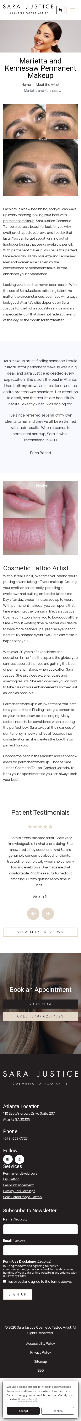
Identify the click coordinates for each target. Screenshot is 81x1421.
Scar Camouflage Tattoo (22, 1196)
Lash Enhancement (18, 1185)
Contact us (52, 767)
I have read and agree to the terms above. (39, 1281)
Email (14, 1240)
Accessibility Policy (40, 1343)
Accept (23, 1411)
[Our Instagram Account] (19, 1159)
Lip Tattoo (11, 1179)
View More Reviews (40, 932)
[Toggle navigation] (72, 10)
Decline (58, 1411)
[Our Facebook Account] (8, 1159)
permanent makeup (18, 220)
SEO (40, 1370)
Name (15, 1219)
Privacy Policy (17, 1276)
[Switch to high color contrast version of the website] (60, 10)
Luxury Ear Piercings (19, 1190)
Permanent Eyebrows (20, 1173)
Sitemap (40, 1361)
